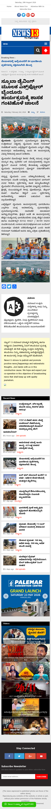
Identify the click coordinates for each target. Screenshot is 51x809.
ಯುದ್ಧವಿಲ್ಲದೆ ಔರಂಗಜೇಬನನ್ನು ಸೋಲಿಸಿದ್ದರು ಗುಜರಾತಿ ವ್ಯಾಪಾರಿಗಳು (32, 494)
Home (9, 7)
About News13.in (21, 7)
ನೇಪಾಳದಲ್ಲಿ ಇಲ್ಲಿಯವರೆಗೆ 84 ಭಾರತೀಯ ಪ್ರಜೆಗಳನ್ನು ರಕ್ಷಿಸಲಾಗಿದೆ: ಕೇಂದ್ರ (32, 462)
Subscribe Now (25, 10)
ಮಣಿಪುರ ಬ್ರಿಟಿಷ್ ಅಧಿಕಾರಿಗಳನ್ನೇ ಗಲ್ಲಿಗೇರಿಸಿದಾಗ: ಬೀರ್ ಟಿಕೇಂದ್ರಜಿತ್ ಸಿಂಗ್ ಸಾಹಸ (33, 561)
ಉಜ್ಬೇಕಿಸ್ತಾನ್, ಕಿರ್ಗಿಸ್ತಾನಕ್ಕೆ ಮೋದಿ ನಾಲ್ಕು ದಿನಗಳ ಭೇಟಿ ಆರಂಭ (31, 407)
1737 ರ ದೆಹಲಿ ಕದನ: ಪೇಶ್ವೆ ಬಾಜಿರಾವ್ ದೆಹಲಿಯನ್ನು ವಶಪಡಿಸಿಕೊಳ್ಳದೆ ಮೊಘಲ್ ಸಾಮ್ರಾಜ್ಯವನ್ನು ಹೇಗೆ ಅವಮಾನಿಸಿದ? (23, 426)
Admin (42, 112)
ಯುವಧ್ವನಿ (18, 501)
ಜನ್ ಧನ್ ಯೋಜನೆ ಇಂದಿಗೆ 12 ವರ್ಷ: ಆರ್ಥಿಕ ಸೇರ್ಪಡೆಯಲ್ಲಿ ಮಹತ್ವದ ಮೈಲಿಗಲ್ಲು (33, 478)
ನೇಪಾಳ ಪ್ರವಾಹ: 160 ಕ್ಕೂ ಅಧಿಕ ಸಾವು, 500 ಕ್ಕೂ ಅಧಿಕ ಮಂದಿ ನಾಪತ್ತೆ (31, 543)
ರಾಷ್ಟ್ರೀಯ (18, 414)
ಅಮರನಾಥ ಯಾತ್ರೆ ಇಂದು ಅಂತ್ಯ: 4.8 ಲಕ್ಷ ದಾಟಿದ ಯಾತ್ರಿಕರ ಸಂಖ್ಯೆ (30, 445)
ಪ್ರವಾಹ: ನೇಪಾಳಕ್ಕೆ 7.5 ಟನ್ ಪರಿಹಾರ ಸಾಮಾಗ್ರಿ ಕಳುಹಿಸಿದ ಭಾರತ (32, 527)
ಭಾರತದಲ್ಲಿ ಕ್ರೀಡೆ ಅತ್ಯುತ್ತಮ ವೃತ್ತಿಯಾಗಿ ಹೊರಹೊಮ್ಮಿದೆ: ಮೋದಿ (31, 511)
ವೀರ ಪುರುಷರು (21, 436)
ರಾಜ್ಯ (33, 112)
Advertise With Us (37, 7)
